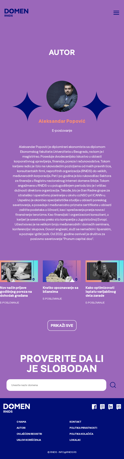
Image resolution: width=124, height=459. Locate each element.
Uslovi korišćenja (29, 439)
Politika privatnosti (83, 427)
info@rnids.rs (68, 452)
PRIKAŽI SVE (62, 325)
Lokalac (75, 439)
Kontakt (75, 421)
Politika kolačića (81, 433)
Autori (21, 427)
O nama (21, 421)
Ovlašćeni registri (29, 433)
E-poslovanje (62, 130)
